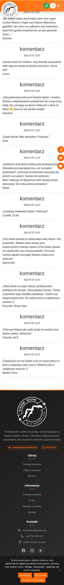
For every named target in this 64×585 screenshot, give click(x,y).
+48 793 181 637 (34, 536)
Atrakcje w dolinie (32, 506)
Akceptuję (25, 575)
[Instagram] (32, 550)
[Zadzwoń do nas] (46, 6)
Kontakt (32, 512)
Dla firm (32, 476)
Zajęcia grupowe (32, 470)
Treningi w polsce (32, 494)
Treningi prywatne (32, 464)
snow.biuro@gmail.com (34, 530)
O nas (32, 500)
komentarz (32, 49)
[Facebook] (23, 550)
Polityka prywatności (33, 580)
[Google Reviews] (40, 550)
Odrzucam (40, 575)
